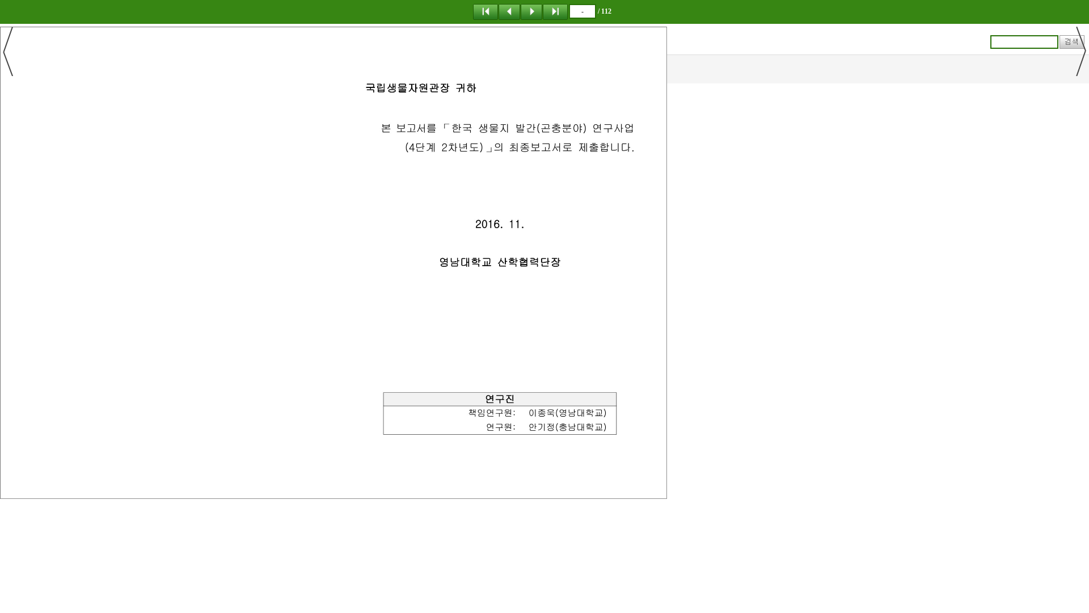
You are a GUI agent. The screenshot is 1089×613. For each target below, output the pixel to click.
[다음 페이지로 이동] (531, 11)
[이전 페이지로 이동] (509, 11)
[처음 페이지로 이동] (485, 11)
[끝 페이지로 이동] (555, 11)
